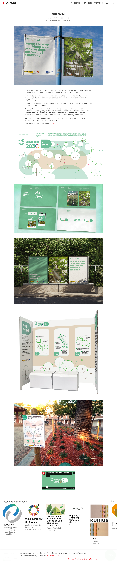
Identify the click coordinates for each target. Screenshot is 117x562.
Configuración (80, 559)
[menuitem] (108, 3)
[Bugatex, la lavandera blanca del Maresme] (77, 509)
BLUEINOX (9, 524)
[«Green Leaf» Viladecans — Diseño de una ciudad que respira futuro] (55, 509)
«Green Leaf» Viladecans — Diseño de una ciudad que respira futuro (54, 520)
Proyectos (87, 2)
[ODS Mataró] (33, 512)
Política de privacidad (54, 556)
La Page (9, 3)
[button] (113, 501)
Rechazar (71, 559)
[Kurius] (99, 520)
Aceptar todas (91, 559)
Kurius (94, 538)
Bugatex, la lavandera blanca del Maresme (74, 518)
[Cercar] (112, 2)
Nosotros (75, 2)
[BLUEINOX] (12, 513)
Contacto (99, 2)
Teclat (52, 124)
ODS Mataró (31, 522)
